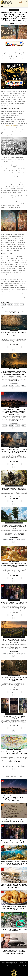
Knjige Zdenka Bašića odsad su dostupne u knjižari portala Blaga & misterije (14, 602)
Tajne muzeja (14, 330)
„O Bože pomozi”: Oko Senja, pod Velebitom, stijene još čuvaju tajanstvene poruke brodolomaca (14, 334)
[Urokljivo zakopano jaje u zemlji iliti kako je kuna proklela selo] (14, 920)
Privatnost (5, 966)
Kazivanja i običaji (9, 485)
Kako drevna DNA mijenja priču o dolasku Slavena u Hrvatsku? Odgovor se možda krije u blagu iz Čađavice (14, 885)
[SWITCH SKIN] (24, 2)
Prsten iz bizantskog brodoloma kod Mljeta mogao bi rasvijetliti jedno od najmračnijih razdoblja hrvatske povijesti (14, 863)
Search (26, 6)
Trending (2, 805)
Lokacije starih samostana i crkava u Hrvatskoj (16, 966)
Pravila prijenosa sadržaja (17, 965)
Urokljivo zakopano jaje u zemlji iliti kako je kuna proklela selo (14, 929)
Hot (2, 393)
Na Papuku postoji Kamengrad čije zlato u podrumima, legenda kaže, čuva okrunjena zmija (14, 753)
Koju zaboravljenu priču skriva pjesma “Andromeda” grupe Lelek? (14, 717)
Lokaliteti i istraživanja (19, 636)
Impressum (4, 965)
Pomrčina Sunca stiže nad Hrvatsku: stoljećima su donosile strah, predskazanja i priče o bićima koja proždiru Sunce (14, 372)
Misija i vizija (24, 965)
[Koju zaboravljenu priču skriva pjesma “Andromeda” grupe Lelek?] (14, 705)
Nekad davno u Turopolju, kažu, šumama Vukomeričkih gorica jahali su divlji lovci (14, 488)
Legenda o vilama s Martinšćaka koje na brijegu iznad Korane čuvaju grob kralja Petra (14, 526)
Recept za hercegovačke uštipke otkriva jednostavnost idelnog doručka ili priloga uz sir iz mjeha (14, 908)
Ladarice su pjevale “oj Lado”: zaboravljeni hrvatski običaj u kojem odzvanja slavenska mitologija (14, 565)
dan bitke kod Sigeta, (11, 125)
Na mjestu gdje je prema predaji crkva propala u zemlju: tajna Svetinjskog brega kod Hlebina (14, 640)
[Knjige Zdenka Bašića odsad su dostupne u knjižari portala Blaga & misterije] (14, 591)
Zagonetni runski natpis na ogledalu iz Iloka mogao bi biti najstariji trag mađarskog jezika (14, 679)
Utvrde (18, 749)
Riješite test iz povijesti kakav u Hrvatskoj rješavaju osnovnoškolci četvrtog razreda (14, 820)
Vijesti (17, 599)
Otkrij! (17, 341)
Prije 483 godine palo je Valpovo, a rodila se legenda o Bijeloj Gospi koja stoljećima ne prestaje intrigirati (14, 451)
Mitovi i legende (17, 311)
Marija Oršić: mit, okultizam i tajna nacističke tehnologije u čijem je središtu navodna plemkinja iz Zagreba (14, 951)
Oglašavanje (9, 965)
